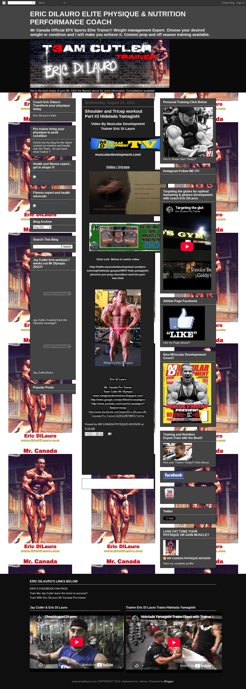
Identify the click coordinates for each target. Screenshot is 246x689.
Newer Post (93, 484)
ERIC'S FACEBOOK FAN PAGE (49, 588)
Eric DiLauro (39, 174)
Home (118, 484)
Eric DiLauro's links (44, 115)
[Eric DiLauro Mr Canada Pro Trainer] (34, 206)
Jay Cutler (39, 372)
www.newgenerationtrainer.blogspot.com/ (118, 395)
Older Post (143, 484)
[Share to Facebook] (98, 434)
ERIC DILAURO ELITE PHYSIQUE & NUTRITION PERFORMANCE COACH (108, 18)
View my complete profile (178, 563)
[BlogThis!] (90, 434)
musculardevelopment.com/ (118, 155)
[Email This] (87, 434)
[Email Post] (109, 433)
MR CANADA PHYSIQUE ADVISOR (188, 558)
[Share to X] (94, 434)
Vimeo (49, 372)
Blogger (168, 681)
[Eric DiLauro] (34, 177)
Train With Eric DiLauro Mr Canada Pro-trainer (58, 597)
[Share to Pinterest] (101, 434)
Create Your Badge (42, 181)
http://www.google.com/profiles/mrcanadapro (118, 399)
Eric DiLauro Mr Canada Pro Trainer (50, 203)
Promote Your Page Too (44, 210)
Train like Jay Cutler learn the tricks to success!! (59, 593)
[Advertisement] (118, 460)
